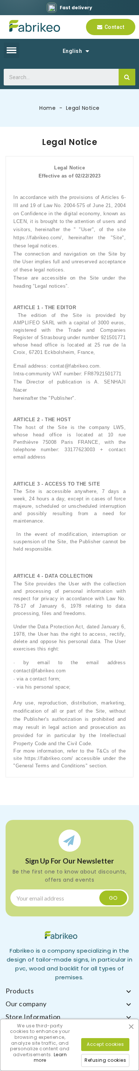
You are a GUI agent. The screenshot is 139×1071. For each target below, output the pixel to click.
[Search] (127, 77)
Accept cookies (105, 1044)
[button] (110, 27)
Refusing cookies (105, 1060)
